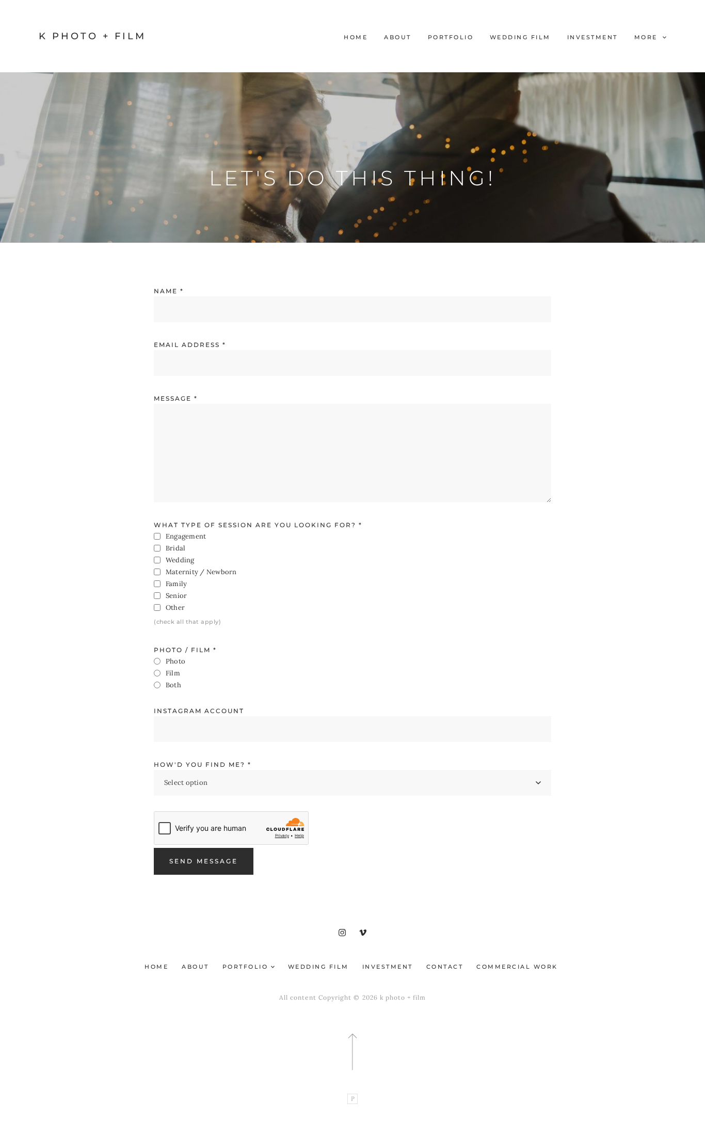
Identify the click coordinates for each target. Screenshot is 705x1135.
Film (173, 673)
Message (176, 398)
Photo (175, 661)
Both (173, 685)
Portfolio (451, 37)
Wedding (180, 560)
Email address (190, 345)
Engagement (186, 536)
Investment (592, 37)
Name (169, 291)
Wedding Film (520, 37)
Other (175, 607)
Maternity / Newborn (201, 572)
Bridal (175, 548)
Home (355, 37)
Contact (444, 966)
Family (176, 583)
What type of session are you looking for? (258, 525)
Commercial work (517, 966)
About (397, 37)
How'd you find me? (202, 764)
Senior (176, 595)
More (647, 37)
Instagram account (199, 711)
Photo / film (185, 650)
